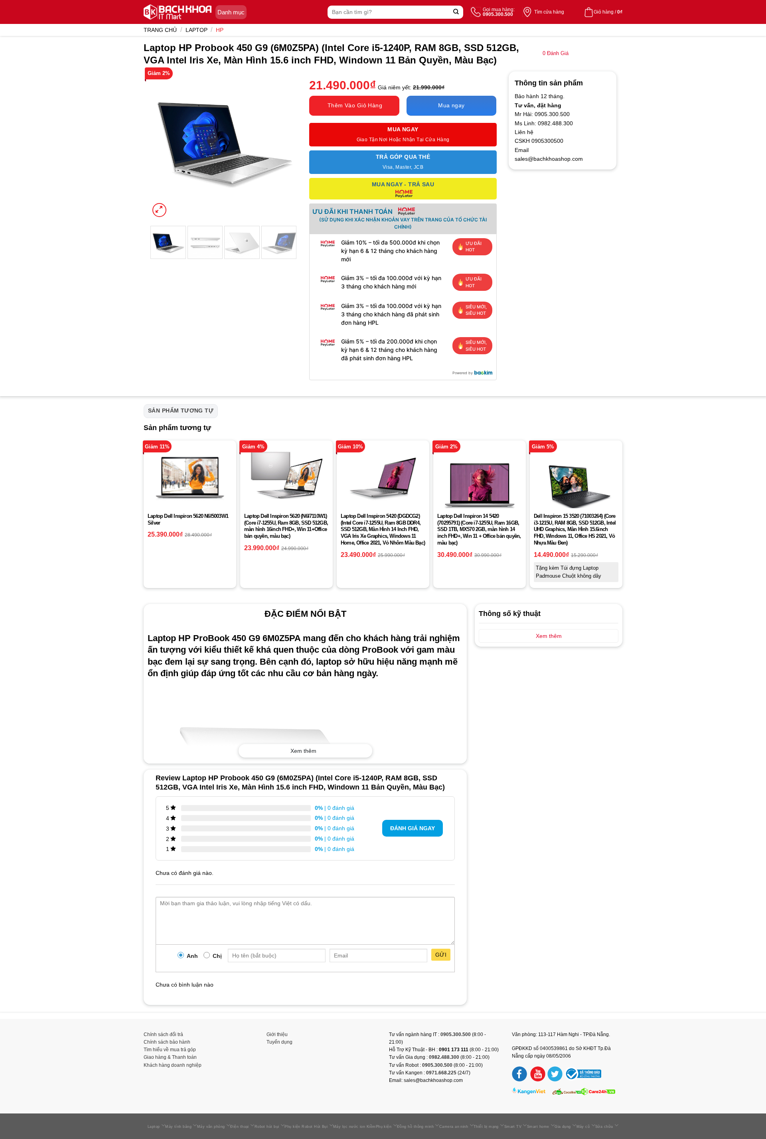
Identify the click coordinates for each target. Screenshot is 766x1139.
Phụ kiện (384, 1127)
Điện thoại (239, 1127)
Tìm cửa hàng (549, 12)
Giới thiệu (277, 1034)
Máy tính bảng (178, 1127)
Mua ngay (451, 105)
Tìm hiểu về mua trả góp (170, 1049)
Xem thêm (303, 751)
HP (219, 30)
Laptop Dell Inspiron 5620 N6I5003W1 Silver (188, 519)
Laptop (196, 30)
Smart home (538, 1127)
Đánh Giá (556, 53)
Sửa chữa (604, 1127)
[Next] (284, 145)
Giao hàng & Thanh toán (170, 1057)
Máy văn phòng (211, 1127)
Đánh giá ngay (412, 828)
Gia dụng (563, 1127)
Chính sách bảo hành (167, 1042)
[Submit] (456, 12)
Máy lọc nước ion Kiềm (354, 1127)
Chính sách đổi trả (163, 1034)
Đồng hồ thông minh (415, 1127)
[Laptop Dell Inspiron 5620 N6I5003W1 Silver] (190, 477)
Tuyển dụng (279, 1042)
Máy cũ (583, 1127)
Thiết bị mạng (486, 1127)
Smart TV (513, 1127)
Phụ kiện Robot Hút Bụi (306, 1127)
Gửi (440, 954)
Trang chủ (160, 30)
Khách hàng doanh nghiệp (172, 1065)
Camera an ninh (453, 1127)
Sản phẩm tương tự (180, 410)
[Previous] (163, 145)
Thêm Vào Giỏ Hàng (355, 105)
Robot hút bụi (267, 1127)
